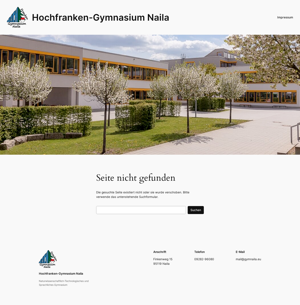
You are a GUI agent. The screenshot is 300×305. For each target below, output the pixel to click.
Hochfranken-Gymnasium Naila (100, 17)
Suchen (195, 210)
